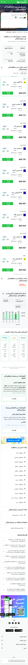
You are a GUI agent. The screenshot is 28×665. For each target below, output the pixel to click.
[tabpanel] (14, 175)
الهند (24, 32)
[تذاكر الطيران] (26, 32)
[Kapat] (2, 661)
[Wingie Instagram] (16, 623)
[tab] (23, 73)
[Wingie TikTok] (9, 623)
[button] (19, 316)
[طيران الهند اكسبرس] (22, 285)
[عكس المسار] (24, 19)
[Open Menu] (2, 2)
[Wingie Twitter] (13, 623)
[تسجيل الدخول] (4, 2)
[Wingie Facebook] (19, 623)
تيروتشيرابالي (19, 32)
